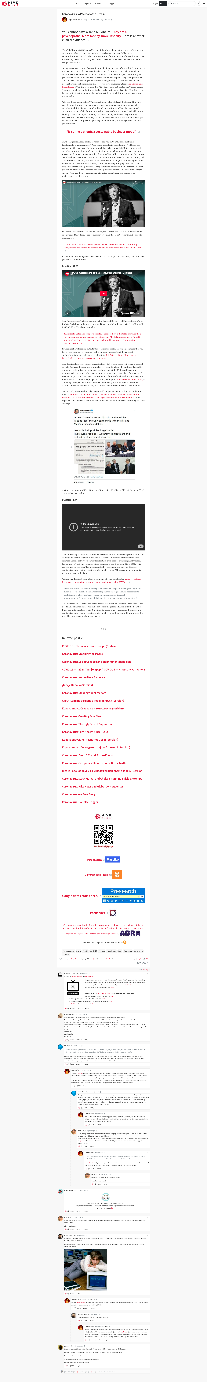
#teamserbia (127, 951)
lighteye (74, 19)
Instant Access (94, 859)
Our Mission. (128, 985)
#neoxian (66, 954)
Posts (78, 3)
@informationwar (105, 993)
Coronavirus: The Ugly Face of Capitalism (87, 724)
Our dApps (110, 3)
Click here (74, 1004)
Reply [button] (87, 1008)
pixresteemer (70, 1190)
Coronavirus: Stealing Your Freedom (84, 693)
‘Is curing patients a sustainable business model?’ (102, 132)
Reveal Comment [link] (109, 1372)
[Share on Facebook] (138, 962)
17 (146, 959)
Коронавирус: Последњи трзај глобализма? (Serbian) (96, 747)
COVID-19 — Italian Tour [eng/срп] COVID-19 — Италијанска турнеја (103, 669)
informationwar (71, 973)
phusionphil (69, 1235)
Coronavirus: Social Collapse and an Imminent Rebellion (96, 661)
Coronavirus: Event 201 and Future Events (88, 755)
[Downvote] (97, 959)
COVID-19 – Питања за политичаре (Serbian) (90, 646)
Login (155, 3)
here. (112, 987)
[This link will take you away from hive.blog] (71, 447)
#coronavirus (138, 951)
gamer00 (68, 1346)
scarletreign (69, 1014)
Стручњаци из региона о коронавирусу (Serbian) (93, 700)
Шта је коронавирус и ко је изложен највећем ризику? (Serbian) (102, 771)
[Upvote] (94, 959)
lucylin (81, 1131)
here (112, 1208)
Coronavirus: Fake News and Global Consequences (92, 786)
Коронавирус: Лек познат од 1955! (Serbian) (90, 739)
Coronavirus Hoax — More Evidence (83, 677)
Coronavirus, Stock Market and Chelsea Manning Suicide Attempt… (103, 778)
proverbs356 (69, 1372)
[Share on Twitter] (140, 962)
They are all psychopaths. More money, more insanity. (95, 34)
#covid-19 (93, 951)
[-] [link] (148, 973)
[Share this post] (147, 962)
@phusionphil (81, 1303)
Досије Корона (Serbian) (77, 685)
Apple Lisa (124, 1332)
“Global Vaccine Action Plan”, (129, 379)
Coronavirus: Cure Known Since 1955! (85, 732)
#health (85, 951)
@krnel (80, 1073)
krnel (67, 1046)
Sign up (163, 3)
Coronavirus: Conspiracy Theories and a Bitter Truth (94, 763)
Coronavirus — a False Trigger (80, 802)
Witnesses (99, 3)
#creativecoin (111, 951)
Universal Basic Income (97, 874)
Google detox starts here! (80, 896)
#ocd (120, 951)
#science (102, 951)
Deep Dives (88, 19)
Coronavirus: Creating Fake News (82, 716)
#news (78, 951)
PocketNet (97, 913)
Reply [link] (139, 959)
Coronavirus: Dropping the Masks (82, 654)
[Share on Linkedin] (145, 962)
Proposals (87, 3)
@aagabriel (89, 976)
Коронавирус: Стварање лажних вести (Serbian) (93, 708)
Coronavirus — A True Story (78, 794)
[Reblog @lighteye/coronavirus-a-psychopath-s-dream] (135, 959)
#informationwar (68, 951)
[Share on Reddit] (143, 962)
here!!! (112, 996)
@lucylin (91, 1163)
